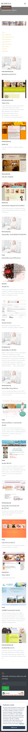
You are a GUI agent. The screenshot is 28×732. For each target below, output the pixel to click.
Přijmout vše (14, 727)
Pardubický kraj (6, 41)
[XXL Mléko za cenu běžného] (14, 23)
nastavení (21, 723)
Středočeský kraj (7, 44)
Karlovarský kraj (6, 34)
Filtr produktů (6, 7)
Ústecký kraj (5, 46)
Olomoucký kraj (6, 39)
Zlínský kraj (5, 51)
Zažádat (5, 688)
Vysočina (4, 49)
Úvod (3, 12)
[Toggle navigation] (25, 3)
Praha (3, 32)
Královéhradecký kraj (8, 37)
